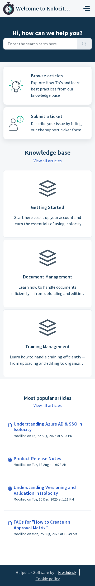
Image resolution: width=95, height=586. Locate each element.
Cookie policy (48, 578)
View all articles (48, 160)
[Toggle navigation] (86, 8)
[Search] (84, 44)
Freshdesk (67, 572)
